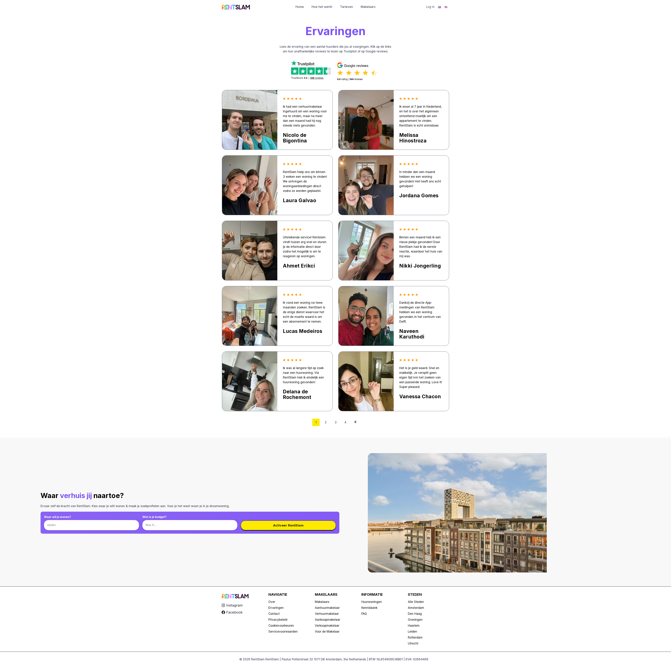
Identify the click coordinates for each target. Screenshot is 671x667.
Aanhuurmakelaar (327, 608)
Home (299, 7)
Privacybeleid (277, 619)
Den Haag (415, 613)
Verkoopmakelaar (327, 625)
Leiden (412, 631)
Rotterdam (415, 637)
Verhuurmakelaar (327, 613)
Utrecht (413, 643)
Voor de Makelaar (327, 631)
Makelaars (368, 7)
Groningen (415, 619)
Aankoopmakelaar (327, 619)
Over (271, 602)
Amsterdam (416, 608)
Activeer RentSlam (288, 525)
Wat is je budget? (154, 517)
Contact (274, 613)
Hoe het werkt (322, 7)
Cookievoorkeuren (281, 625)
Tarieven (346, 7)
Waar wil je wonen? (57, 517)
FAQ (364, 613)
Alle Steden (416, 602)
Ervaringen (276, 608)
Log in (430, 7)
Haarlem (414, 625)
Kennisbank (369, 608)
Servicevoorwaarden (283, 631)
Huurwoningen (371, 602)
